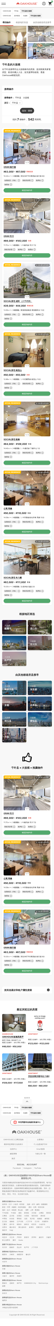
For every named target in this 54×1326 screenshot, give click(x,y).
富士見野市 (6, 1240)
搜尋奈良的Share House (11, 1290)
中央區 (13, 1213)
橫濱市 (4, 1254)
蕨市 (14, 1240)
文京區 (34, 1213)
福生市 (4, 1230)
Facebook (17, 1168)
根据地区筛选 (22, 22)
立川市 (37, 1221)
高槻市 (19, 1276)
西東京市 (39, 1227)
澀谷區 (42, 1216)
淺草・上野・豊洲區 (32, 1210)
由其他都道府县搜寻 (42, 22)
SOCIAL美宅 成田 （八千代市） (18, 301)
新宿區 (26, 1213)
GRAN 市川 (9, 236)
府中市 (12, 1224)
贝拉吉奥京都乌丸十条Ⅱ (38, 1076)
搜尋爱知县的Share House (12, 1259)
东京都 (33, 688)
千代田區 (5, 1213)
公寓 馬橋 (8, 508)
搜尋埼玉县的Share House (12, 1234)
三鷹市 (4, 1224)
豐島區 (19, 1219)
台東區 (41, 1213)
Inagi (11, 1230)
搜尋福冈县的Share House (12, 1297)
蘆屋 (3, 1286)
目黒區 (19, 1216)
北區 (25, 1219)
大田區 (26, 1216)
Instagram (28, 1168)
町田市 (34, 1224)
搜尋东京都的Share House (12, 1201)
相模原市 (20, 1254)
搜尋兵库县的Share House (12, 1280)
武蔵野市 (45, 1221)
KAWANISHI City (30, 1283)
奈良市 (4, 1293)
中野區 (4, 1219)
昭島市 (19, 1224)
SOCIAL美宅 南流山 (13, 370)
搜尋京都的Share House (11, 1266)
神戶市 (19, 1283)
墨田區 (48, 1213)
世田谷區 (35, 1216)
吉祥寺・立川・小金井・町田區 (13, 1204)
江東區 (4, 1216)
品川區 (12, 1216)
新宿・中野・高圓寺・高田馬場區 (14, 1207)
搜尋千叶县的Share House (12, 1244)
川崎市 (12, 1254)
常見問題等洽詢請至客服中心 (29, 1122)
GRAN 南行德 (10, 167)
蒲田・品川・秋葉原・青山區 (12, 1210)
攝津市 (12, 1276)
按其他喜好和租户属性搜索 (18, 990)
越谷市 (41, 1237)
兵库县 (33, 703)
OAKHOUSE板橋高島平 (13, 1036)
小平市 (47, 1227)
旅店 (13, 1158)
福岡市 (4, 1300)
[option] (27, 146)
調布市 (26, 1224)
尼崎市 (12, 1283)
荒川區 (32, 1219)
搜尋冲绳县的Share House (12, 1305)
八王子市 (29, 1221)
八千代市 (9, 643)
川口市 (12, 1237)
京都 (7, 703)
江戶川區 (20, 1221)
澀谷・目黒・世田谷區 (36, 1207)
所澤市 (34, 1237)
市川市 (33, 643)
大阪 (7, 735)
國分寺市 (13, 1227)
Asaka (20, 1240)
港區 (20, 1213)
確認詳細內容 (27, 190)
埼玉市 (4, 1237)
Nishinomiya (43, 1283)
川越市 (48, 1237)
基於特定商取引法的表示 (13, 1144)
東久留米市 (22, 1227)
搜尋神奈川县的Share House (12, 1252)
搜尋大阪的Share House (11, 1273)
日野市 (4, 1227)
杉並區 (12, 1219)
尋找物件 (7, 22)
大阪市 (4, 1276)
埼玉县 (7, 719)
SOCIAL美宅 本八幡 (13, 577)
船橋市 (7, 627)
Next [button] (47, 146)
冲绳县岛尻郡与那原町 (10, 1307)
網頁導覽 (13, 1154)
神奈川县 (9, 688)
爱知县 (33, 719)
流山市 (33, 627)
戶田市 (19, 1237)
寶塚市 (4, 1283)
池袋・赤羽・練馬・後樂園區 (37, 1204)
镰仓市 (28, 1254)
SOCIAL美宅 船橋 (12, 439)
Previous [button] (6, 146)
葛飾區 (12, 1221)
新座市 (26, 1237)
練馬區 (47, 1219)
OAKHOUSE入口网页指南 (13, 1139)
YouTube (37, 1168)
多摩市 (31, 1227)
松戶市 (7, 658)
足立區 (4, 1221)
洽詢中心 (13, 1149)
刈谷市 (4, 1262)
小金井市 (42, 1224)
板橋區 (39, 1219)
